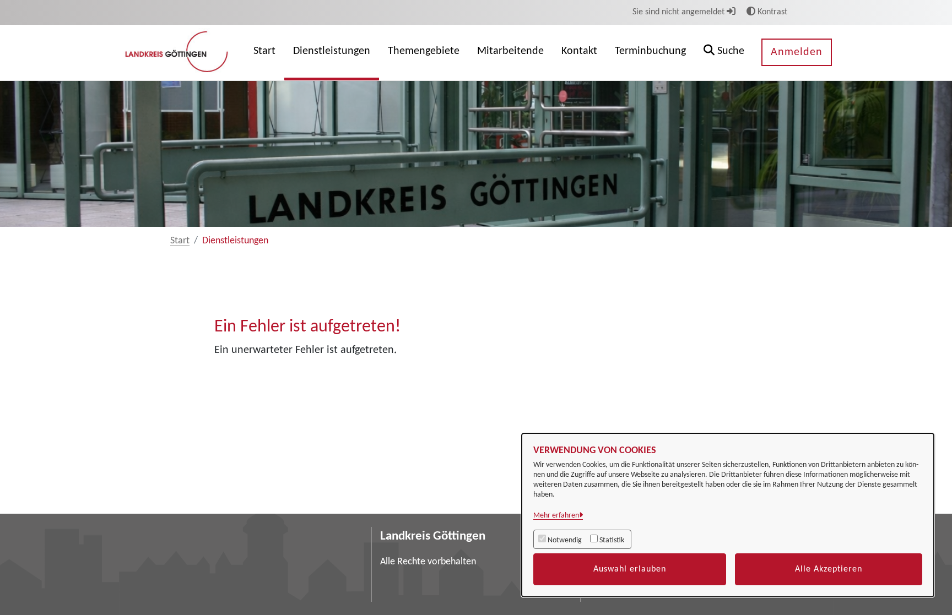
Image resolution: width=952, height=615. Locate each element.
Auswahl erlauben (629, 569)
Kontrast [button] (771, 12)
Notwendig (565, 540)
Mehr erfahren (556, 515)
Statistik (611, 540)
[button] (724, 52)
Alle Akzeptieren (828, 569)
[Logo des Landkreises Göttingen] (178, 52)
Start (180, 241)
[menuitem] (264, 52)
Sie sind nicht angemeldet (679, 12)
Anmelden (797, 52)
